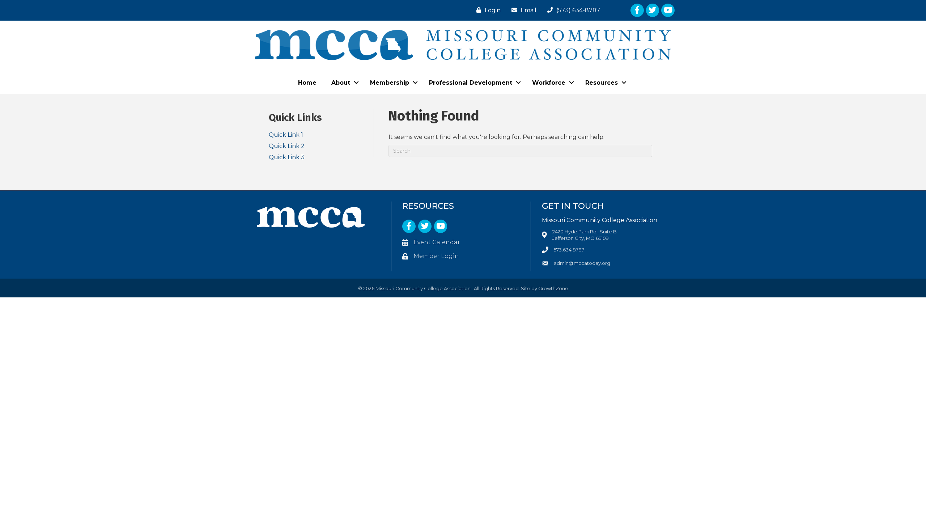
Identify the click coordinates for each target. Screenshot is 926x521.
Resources (601, 82)
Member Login (436, 256)
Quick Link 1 (286, 134)
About (340, 82)
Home (307, 82)
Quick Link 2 (287, 146)
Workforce (548, 82)
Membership (389, 82)
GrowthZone (553, 288)
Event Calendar (436, 242)
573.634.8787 (569, 250)
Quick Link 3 (287, 157)
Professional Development (470, 82)
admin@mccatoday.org (582, 263)
